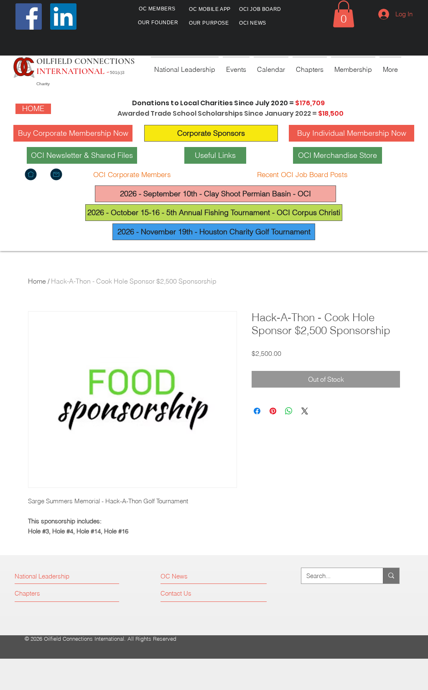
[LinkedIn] (63, 16)
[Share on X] (305, 411)
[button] (343, 14)
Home (37, 281)
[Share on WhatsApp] (289, 411)
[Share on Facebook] (257, 411)
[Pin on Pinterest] (273, 411)
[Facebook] (28, 16)
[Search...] (391, 575)
